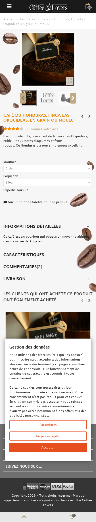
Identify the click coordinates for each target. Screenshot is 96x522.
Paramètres (48, 424)
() (25, 129)
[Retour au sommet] (24, 517)
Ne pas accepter (48, 436)
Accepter (48, 447)
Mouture (10, 162)
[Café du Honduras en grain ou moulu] (48, 59)
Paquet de (11, 176)
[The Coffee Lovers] (48, 6)
